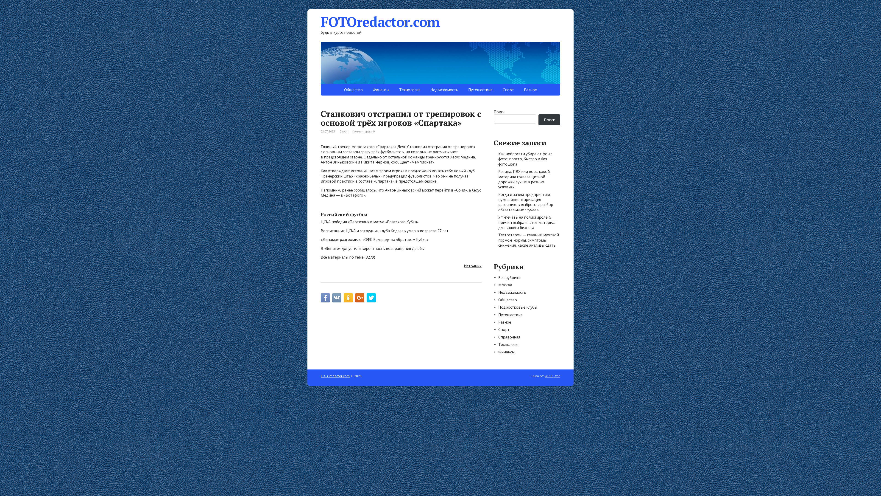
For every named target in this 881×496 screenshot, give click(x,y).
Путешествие (480, 89)
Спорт (508, 89)
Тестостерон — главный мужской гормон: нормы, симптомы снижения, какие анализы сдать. (528, 240)
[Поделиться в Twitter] (371, 297)
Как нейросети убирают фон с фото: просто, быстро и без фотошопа (525, 159)
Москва (505, 284)
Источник (473, 265)
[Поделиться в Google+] (359, 297)
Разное (530, 89)
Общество (353, 89)
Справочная (509, 337)
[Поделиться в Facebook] (325, 297)
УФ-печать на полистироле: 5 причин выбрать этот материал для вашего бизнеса (527, 222)
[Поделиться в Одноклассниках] (348, 297)
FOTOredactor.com (380, 22)
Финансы (381, 89)
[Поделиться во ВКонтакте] (336, 297)
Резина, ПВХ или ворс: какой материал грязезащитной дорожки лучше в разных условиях (524, 179)
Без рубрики (509, 277)
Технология (409, 89)
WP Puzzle (552, 376)
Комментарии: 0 (363, 131)
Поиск (499, 111)
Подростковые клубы (517, 307)
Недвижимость (444, 89)
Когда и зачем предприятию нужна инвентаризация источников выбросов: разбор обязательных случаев (525, 202)
